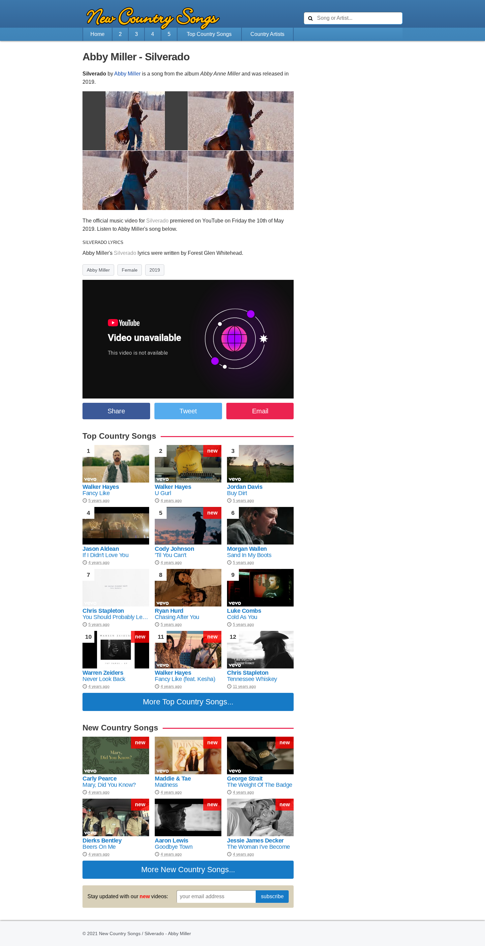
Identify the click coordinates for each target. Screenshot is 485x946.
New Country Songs (195, 869)
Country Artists (267, 34)
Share (116, 411)
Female (130, 270)
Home (97, 34)
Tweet (188, 411)
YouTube (212, 220)
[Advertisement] (46, 190)
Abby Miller (127, 73)
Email (260, 411)
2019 (154, 270)
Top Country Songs (209, 34)
